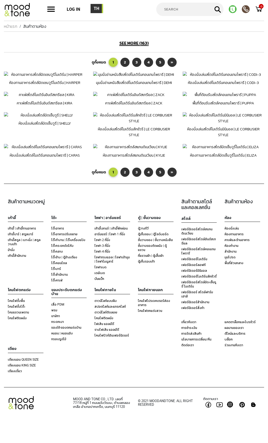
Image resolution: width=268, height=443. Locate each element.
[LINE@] (235, 9)
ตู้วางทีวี (143, 228)
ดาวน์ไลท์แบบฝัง (105, 300)
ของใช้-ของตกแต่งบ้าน (66, 327)
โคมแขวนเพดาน (18, 312)
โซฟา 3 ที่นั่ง (102, 245)
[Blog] (253, 405)
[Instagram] (231, 405)
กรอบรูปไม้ (58, 339)
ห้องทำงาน (231, 245)
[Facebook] (208, 405)
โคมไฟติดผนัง (17, 318)
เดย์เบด (99, 273)
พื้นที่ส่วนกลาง (234, 263)
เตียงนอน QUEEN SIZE (23, 359)
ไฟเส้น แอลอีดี (104, 324)
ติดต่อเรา (187, 345)
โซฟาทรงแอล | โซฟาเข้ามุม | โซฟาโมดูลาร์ (112, 259)
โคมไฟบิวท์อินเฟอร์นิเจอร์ (111, 335)
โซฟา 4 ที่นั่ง (102, 251)
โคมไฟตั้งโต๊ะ (16, 306)
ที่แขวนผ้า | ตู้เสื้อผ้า (151, 255)
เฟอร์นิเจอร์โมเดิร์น (194, 259)
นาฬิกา (55, 316)
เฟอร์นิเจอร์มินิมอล (194, 270)
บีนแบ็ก (99, 278)
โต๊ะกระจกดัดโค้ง (62, 245)
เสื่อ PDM (57, 304)
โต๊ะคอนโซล (59, 263)
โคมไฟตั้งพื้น (16, 300)
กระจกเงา (57, 321)
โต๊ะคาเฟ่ (57, 280)
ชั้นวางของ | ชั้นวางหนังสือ (155, 240)
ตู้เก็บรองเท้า (146, 261)
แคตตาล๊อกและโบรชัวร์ (240, 322)
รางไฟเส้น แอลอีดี (106, 329)
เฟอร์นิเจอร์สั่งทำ (192, 308)
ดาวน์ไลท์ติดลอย (105, 312)
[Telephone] (248, 9)
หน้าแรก (10, 26)
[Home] (19, 10)
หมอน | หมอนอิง (62, 333)
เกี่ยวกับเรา (188, 322)
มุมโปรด (230, 257)
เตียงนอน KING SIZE (22, 365)
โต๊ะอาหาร (57, 228)
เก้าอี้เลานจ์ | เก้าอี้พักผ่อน (111, 228)
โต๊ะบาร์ (56, 268)
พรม (54, 310)
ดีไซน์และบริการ (235, 333)
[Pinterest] (242, 405)
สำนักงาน (231, 251)
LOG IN (73, 9)
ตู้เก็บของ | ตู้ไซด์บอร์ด (153, 234)
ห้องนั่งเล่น (232, 228)
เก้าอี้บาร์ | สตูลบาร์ (20, 234)
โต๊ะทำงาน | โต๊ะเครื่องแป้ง (68, 240)
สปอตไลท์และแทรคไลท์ (110, 306)
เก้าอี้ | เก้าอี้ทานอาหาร (22, 228)
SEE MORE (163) (134, 43)
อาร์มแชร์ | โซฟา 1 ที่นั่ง (109, 234)
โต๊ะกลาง (57, 251)
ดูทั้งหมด (99, 62)
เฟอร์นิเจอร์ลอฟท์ (193, 265)
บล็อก (229, 339)
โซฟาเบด (100, 267)
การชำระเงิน (189, 327)
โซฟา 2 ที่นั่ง (102, 240)
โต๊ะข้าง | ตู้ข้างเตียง (64, 257)
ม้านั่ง (11, 250)
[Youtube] (220, 405)
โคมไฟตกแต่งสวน (150, 310)
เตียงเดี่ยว (15, 371)
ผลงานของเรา (234, 327)
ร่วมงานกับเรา (234, 345)
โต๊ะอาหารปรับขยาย (64, 234)
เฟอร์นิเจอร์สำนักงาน (195, 302)
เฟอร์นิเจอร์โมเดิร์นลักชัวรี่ (199, 276)
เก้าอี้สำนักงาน (17, 255)
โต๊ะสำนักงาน (59, 274)
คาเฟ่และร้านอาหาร (237, 240)
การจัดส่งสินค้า (191, 333)
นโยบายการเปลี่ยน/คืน (196, 339)
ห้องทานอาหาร (234, 234)
